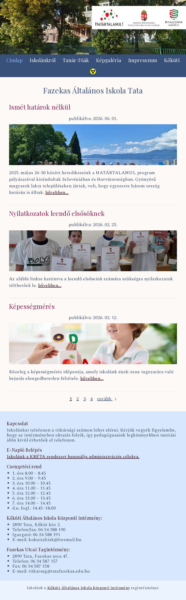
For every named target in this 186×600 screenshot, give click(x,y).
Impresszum (142, 60)
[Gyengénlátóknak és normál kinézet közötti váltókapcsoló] (93, 71)
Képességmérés (32, 306)
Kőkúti (172, 60)
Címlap (14, 60)
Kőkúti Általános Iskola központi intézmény (88, 588)
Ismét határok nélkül (39, 107)
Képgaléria (108, 60)
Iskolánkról (42, 60)
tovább (105, 399)
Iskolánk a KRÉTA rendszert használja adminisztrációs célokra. (73, 456)
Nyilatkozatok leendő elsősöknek (57, 213)
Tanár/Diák (76, 60)
